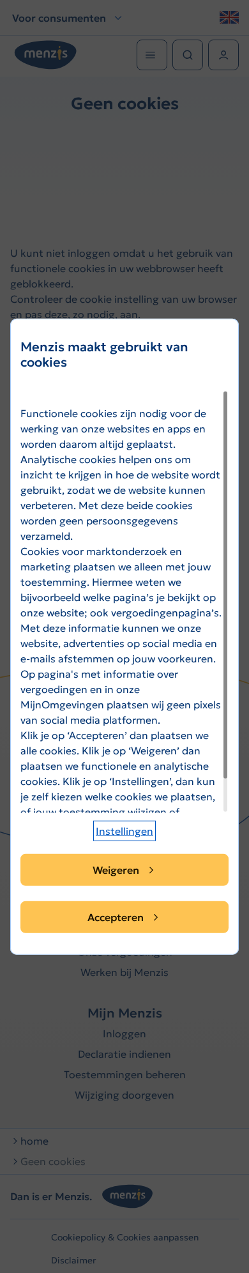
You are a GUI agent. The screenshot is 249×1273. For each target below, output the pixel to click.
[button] (124, 831)
